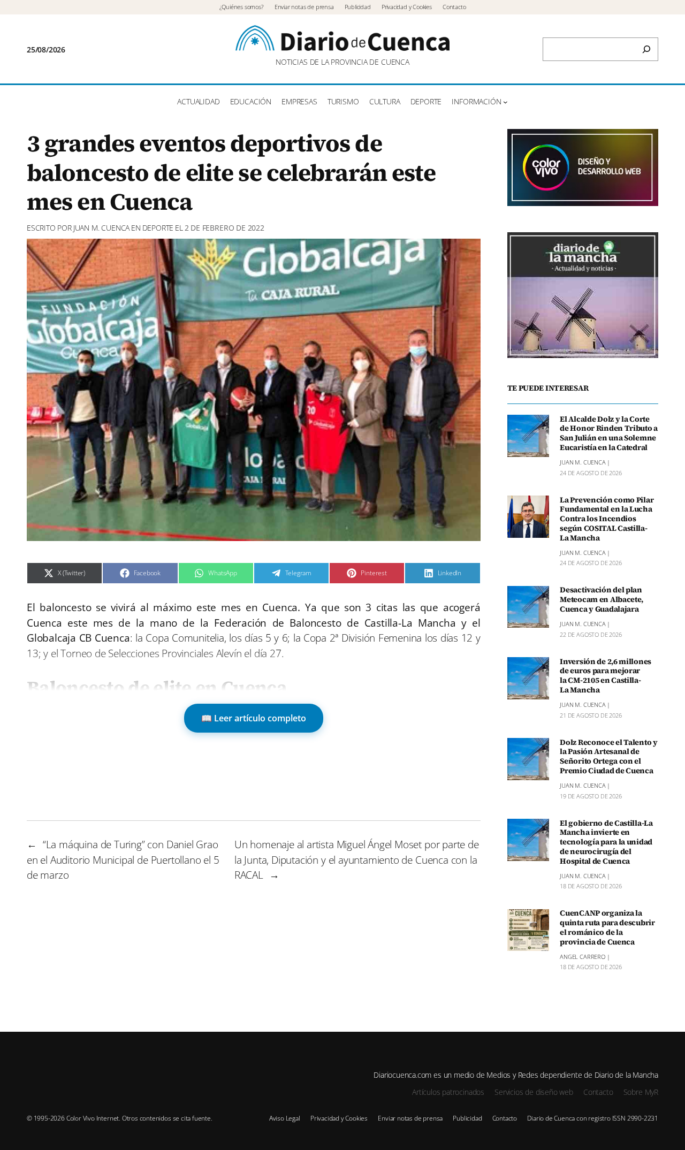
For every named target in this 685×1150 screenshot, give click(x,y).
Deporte (158, 228)
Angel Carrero (582, 957)
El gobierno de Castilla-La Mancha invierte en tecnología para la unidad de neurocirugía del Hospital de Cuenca (606, 842)
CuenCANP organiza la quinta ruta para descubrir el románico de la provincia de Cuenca (607, 928)
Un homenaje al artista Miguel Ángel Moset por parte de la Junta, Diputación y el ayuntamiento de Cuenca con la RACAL (356, 859)
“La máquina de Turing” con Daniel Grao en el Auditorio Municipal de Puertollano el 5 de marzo (123, 859)
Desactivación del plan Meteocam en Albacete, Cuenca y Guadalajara (601, 600)
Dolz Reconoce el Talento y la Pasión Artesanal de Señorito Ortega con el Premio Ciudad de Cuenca (609, 757)
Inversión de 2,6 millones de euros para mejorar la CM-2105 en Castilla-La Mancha (605, 676)
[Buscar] (646, 49)
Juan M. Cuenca (101, 228)
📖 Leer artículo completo (253, 718)
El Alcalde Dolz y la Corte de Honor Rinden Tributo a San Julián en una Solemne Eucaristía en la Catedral (609, 434)
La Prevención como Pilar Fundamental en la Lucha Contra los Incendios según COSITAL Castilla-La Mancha (606, 519)
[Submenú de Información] (505, 102)
